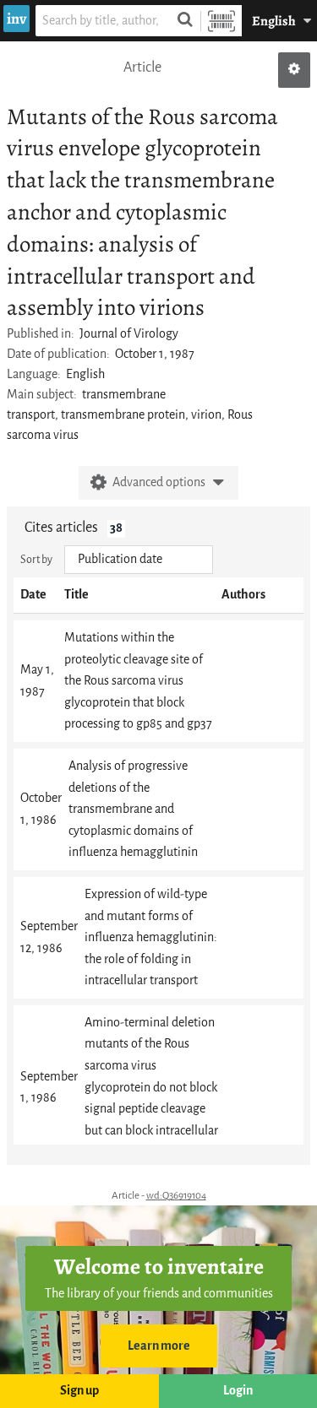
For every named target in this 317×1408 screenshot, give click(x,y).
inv (16, 18)
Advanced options (158, 482)
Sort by (36, 559)
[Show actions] (294, 70)
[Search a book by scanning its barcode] (221, 20)
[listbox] (138, 559)
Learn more (159, 1346)
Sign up (79, 1391)
